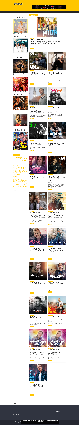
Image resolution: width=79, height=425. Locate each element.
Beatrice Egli (23, 168)
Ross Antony (23, 183)
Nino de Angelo (23, 181)
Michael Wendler (15, 181)
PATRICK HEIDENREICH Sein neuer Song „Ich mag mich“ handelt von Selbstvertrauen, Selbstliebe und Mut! (45, 41)
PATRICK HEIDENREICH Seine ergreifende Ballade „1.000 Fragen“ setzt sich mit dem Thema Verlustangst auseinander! (37, 214)
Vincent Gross (17, 187)
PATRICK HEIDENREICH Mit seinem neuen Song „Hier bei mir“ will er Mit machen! (37, 284)
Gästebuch (26, 12)
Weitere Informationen (55, 420)
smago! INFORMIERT (21, 184)
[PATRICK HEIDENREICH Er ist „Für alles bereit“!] (38, 122)
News (17, 12)
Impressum (58, 411)
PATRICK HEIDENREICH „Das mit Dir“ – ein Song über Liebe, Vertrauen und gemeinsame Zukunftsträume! (56, 74)
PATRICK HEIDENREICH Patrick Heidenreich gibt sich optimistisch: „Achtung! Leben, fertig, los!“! (37, 351)
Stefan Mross (18, 186)
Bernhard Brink (16, 170)
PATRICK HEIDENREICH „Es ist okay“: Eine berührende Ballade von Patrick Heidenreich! (37, 318)
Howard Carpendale (20, 177)
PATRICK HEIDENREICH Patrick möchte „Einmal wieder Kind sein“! (55, 284)
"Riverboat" (20, 164)
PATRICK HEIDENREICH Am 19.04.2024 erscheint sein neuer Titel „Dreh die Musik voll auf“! (37, 249)
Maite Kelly (20, 179)
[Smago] (14, 12)
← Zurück (31, 400)
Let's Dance (15, 179)
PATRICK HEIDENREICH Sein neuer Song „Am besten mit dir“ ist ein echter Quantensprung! (56, 318)
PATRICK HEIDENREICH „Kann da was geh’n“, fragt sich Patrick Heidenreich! (37, 177)
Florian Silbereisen (19, 174)
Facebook (21, 12)
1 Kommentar (57, 354)
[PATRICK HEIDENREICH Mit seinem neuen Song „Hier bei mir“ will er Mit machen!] (38, 262)
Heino (22, 176)
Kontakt (30, 12)
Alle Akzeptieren (40, 421)
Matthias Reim (19, 180)
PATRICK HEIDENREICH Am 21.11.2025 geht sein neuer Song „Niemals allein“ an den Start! (56, 109)
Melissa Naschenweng (24, 180)
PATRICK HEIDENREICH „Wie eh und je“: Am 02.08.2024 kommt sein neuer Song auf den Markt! (55, 214)
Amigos (20, 165)
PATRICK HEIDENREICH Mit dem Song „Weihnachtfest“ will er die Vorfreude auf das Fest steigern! (56, 178)
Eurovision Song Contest (18, 172)
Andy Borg (21, 167)
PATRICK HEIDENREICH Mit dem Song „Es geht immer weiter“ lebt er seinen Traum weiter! (37, 385)
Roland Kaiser (17, 183)
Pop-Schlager (32, 38)
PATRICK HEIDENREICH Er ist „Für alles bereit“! (35, 142)
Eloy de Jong (25, 171)
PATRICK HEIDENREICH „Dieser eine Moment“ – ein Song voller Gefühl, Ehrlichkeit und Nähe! (56, 143)
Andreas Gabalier (15, 167)
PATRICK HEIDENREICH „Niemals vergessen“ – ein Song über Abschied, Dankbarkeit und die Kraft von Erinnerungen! (37, 109)
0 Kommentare (39, 112)
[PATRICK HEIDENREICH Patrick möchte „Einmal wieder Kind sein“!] (57, 262)
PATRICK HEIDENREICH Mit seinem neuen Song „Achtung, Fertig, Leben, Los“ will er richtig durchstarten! (56, 351)
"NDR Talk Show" (22, 160)
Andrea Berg (25, 165)
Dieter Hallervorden (21, 171)
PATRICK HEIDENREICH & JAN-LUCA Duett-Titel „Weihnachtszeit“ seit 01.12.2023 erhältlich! (56, 249)
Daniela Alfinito (22, 170)
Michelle (19, 181)
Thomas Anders (24, 186)
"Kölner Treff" (16, 160)
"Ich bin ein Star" (22, 159)
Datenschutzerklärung (59, 410)
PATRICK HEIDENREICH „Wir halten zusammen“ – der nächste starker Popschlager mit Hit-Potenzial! (37, 74)
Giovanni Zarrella (17, 176)
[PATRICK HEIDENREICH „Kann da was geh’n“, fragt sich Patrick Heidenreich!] (38, 156)
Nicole (20, 181)
